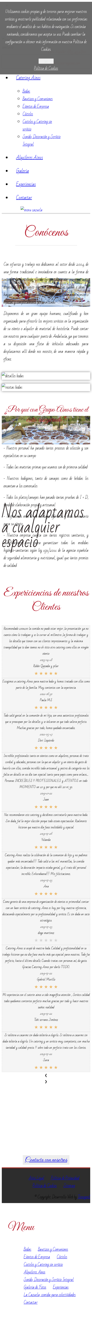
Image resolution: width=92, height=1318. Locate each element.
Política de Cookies (46, 68)
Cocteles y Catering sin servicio (43, 1264)
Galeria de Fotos (35, 1287)
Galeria (22, 171)
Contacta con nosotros (46, 1160)
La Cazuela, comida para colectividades (50, 1295)
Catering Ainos (28, 78)
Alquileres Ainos (29, 157)
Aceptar (46, 61)
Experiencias (26, 184)
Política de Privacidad (65, 1178)
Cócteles (28, 114)
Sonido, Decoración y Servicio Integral (49, 1279)
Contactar (24, 197)
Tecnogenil (84, 1197)
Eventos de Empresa (36, 106)
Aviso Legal (36, 1178)
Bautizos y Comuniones (38, 99)
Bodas (26, 91)
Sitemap (69, 1185)
